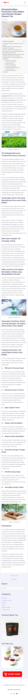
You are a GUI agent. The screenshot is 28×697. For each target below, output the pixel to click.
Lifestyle (4, 602)
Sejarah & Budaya (6, 607)
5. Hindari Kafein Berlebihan (10, 66)
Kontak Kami (16, 689)
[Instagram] (14, 693)
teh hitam (10, 393)
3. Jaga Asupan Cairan (9, 63)
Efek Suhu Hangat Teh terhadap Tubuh (11, 49)
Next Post (14, 579)
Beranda (10, 689)
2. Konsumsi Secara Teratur (10, 61)
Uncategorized (5, 609)
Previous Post (14, 575)
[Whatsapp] (11, 693)
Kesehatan (4, 19)
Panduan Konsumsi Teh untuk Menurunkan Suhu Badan (12, 58)
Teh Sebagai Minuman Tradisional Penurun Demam (12, 44)
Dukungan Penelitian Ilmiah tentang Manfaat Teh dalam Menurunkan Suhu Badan (13, 55)
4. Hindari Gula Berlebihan (10, 64)
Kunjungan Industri (7, 600)
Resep (3, 605)
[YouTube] (16, 693)
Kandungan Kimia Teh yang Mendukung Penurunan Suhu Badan (12, 47)
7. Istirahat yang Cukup (9, 69)
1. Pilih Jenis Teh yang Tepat (10, 60)
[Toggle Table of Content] (23, 41)
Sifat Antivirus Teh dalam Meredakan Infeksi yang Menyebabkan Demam (13, 52)
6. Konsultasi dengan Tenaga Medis (12, 67)
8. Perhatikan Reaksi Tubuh (10, 70)
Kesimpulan (5, 71)
